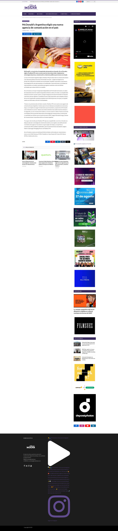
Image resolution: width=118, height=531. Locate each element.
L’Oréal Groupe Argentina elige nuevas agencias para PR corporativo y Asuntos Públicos (62, 163)
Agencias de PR (26, 21)
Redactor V (26, 30)
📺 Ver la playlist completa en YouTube (82, 143)
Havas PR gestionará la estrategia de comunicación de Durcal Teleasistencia (29, 163)
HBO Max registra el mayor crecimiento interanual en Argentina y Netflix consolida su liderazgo (88, 351)
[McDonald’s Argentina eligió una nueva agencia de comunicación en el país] (46, 52)
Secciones (40, 13)
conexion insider (75, 13)
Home (24, 13)
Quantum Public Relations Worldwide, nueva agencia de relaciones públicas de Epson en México (46, 163)
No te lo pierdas (79, 338)
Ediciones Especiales (51, 13)
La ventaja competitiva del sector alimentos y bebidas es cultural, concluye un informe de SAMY (84, 311)
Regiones (31, 13)
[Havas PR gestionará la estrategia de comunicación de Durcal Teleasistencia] (29, 155)
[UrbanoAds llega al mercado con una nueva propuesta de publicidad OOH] (77, 344)
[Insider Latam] (30, 7)
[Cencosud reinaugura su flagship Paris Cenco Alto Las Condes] (77, 358)
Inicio (23, 17)
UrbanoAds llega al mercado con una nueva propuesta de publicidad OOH (88, 344)
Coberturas (63, 13)
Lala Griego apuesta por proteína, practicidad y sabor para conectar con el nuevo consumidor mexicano (45, 1)
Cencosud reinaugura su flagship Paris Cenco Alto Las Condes (88, 358)
